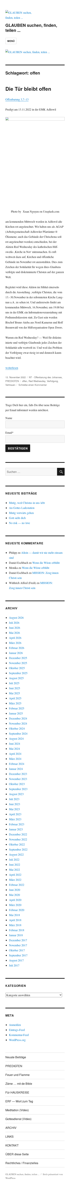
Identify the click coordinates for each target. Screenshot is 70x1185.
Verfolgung (52, 381)
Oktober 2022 (17, 844)
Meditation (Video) (17, 1110)
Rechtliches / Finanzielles (21, 1163)
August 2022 (16, 854)
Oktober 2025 (17, 668)
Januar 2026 (16, 653)
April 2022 (15, 874)
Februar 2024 (16, 764)
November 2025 (18, 663)
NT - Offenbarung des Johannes (45, 377)
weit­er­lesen (11, 368)
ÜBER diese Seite (17, 1154)
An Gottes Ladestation (21, 508)
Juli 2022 (14, 859)
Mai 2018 (14, 915)
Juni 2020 (14, 890)
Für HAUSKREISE (17, 1092)
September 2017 (18, 955)
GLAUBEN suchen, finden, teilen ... (31, 27)
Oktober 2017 (17, 950)
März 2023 (15, 819)
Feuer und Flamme (17, 1075)
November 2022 (18, 839)
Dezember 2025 (18, 658)
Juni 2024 (14, 743)
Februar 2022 (16, 885)
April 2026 (15, 638)
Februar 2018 (16, 930)
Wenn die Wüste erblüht (46, 563)
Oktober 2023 (17, 784)
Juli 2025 (14, 683)
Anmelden (15, 1025)
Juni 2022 (14, 864)
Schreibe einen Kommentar (32, 384)
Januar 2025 (16, 713)
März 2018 (15, 925)
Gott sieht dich (17, 518)
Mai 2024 (14, 748)
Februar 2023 (16, 824)
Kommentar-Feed (19, 1035)
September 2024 (18, 733)
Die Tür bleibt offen (28, 88)
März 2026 (15, 643)
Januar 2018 (16, 935)
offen (24, 381)
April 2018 (15, 920)
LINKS (9, 1136)
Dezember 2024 (18, 718)
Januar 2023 (16, 829)
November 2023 (18, 779)
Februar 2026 (16, 648)
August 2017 (16, 960)
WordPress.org (17, 1040)
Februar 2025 (16, 708)
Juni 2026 (14, 627)
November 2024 (18, 723)
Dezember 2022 (18, 834)
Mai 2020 (14, 895)
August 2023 (16, 794)
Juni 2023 (14, 804)
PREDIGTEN (12, 381)
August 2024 (16, 738)
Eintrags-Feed (17, 1030)
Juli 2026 (14, 622)
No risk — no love (19, 523)
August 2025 (16, 678)
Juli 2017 (14, 965)
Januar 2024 (16, 769)
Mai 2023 (14, 809)
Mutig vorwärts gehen (21, 513)
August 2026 (16, 617)
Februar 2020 (16, 910)
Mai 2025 (14, 693)
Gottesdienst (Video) (18, 1119)
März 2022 (15, 880)
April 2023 (15, 814)
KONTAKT (12, 1145)
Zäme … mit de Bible (18, 1083)
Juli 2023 (14, 799)
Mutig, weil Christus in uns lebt (27, 503)
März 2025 (15, 703)
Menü (11, 41)
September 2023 (18, 789)
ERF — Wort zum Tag (19, 1101)
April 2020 (15, 900)
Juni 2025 (14, 688)
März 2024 (15, 759)
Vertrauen (10, 384)
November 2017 (18, 945)
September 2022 (18, 849)
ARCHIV (11, 1128)
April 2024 (15, 753)
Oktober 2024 (17, 728)
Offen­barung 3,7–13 (17, 99)
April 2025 (15, 698)
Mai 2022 (14, 869)
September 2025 (18, 673)
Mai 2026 (14, 633)
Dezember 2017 (18, 940)
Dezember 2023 (18, 774)
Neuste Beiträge (15, 1057)
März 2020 (15, 905)
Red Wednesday (37, 381)
